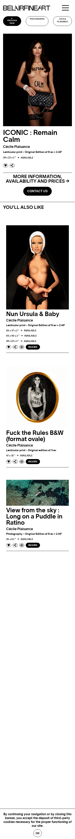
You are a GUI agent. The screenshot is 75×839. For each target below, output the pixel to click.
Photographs (37, 19)
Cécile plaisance (62, 20)
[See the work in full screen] (21, 347)
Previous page (12, 22)
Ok (38, 833)
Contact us (37, 191)
